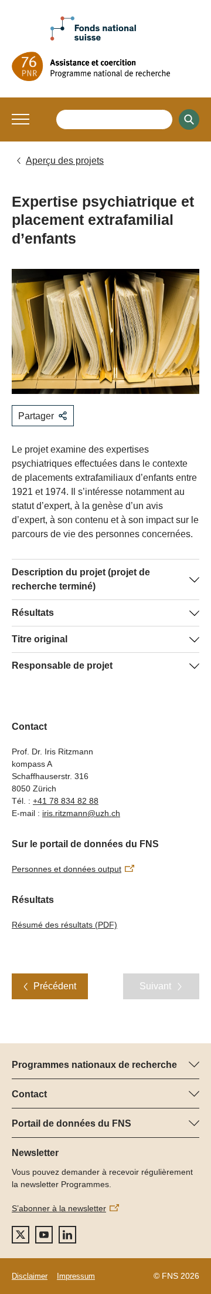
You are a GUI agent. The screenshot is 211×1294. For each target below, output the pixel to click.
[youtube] (44, 1235)
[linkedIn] (67, 1235)
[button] (20, 119)
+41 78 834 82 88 (65, 801)
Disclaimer (29, 1276)
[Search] (189, 119)
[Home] (105, 66)
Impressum (76, 1276)
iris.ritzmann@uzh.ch (81, 813)
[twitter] (20, 1235)
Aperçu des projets (65, 161)
